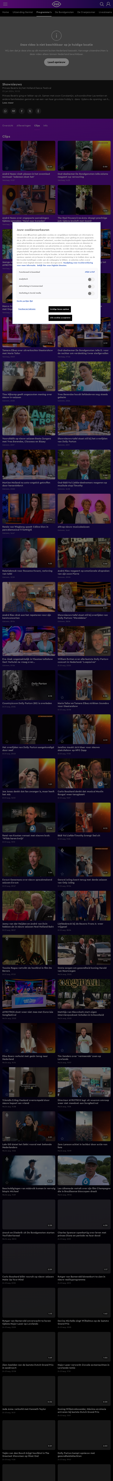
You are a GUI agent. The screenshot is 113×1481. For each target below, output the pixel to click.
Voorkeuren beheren (26, 309)
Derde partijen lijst (25, 301)
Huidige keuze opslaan (59, 309)
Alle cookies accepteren (60, 318)
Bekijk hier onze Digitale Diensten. (52, 265)
